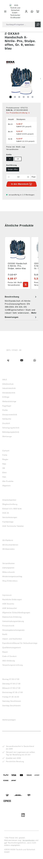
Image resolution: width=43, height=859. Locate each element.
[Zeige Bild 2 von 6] (15, 97)
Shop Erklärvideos (10, 581)
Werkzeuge (7, 436)
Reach (5, 652)
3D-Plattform (7, 540)
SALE (4, 379)
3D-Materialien (8, 549)
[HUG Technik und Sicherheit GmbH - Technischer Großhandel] (15, 11)
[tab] (21, 304)
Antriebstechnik (8, 393)
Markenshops (9, 446)
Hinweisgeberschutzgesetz (13, 630)
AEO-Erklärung (8, 661)
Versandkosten (8, 563)
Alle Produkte (7, 481)
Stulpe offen (13, 169)
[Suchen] (38, 24)
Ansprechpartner (9, 500)
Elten (4, 472)
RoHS (4, 634)
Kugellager (6, 406)
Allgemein (6, 486)
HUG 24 (5, 513)
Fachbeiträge (7, 522)
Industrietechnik (9, 388)
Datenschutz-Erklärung (12, 617)
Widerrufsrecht (8, 572)
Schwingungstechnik (10, 428)
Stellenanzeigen (9, 720)
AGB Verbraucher (9, 608)
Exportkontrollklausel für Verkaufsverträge (19, 643)
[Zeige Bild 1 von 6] (10, 97)
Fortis (4, 455)
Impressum (7, 595)
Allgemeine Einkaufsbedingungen (16, 612)
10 (18, 159)
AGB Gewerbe (8, 604)
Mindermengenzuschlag (12, 576)
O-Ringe (5, 397)
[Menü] (5, 11)
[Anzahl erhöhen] (28, 177)
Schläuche (6, 419)
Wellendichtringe (9, 401)
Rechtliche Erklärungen (12, 599)
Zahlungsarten (8, 568)
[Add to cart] (25, 284)
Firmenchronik (8, 626)
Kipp (4, 464)
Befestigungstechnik (10, 432)
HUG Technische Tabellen (13, 526)
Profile (5, 410)
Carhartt (5, 451)
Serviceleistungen (9, 517)
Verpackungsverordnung (12, 665)
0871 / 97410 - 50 (13, 350)
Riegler (5, 459)
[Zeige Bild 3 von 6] (19, 97)
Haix (4, 477)
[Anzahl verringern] (8, 177)
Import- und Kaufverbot (12, 639)
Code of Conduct (9, 656)
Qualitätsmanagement (11, 647)
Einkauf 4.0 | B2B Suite (12, 509)
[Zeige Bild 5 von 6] (28, 97)
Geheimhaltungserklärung (13, 621)
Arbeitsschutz (8, 384)
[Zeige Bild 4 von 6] (24, 97)
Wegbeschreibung (9, 504)
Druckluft (6, 423)
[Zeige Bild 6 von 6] (32, 97)
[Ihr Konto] (26, 11)
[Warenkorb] (38, 11)
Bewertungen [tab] (11, 317)
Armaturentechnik (9, 415)
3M (3, 468)
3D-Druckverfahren (10, 545)
